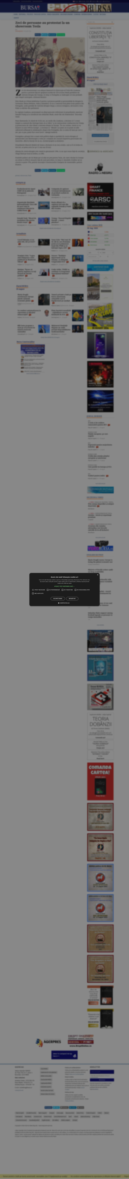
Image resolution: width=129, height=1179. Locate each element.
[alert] (64, 589)
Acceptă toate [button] (57, 598)
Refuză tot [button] (72, 598)
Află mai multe (68, 583)
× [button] (97, 575)
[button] (64, 586)
